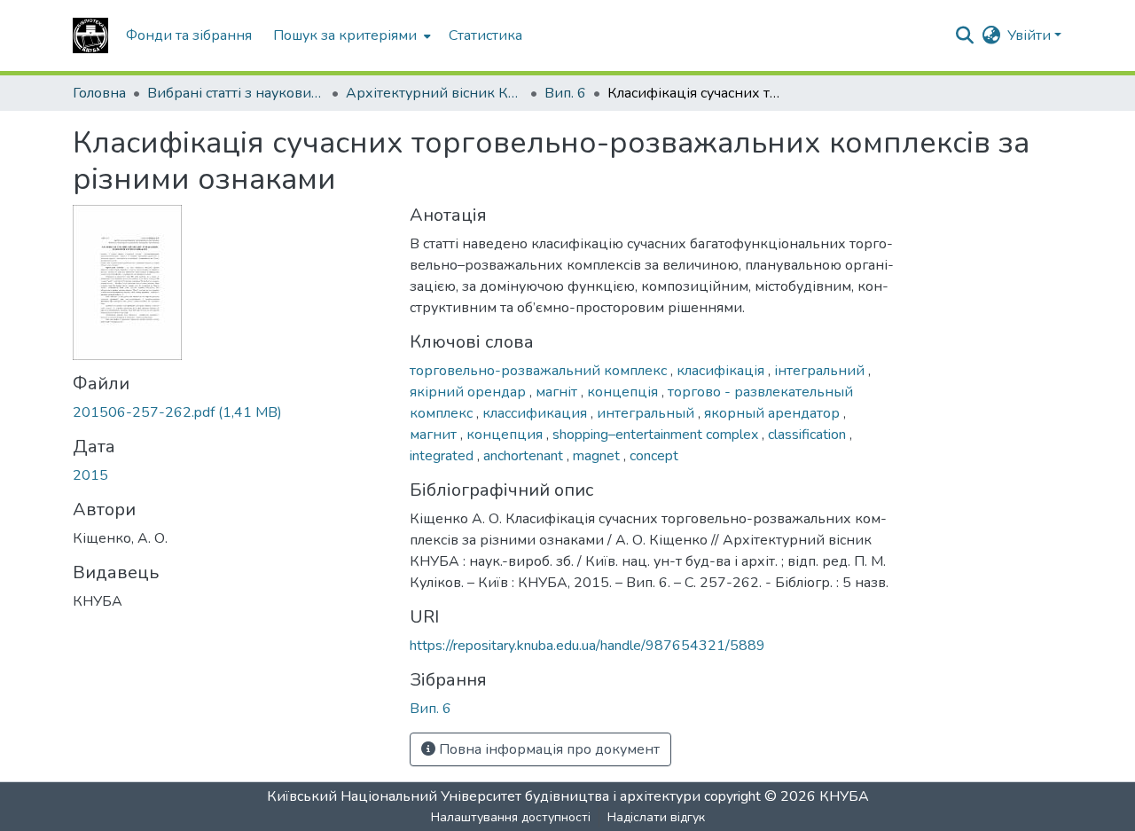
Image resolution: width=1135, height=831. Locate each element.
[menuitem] (350, 35)
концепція (624, 392)
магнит (435, 434)
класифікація (722, 370)
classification (808, 434)
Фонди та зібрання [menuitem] (189, 35)
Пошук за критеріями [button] (345, 35)
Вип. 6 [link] (565, 93)
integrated (443, 456)
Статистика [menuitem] (485, 35)
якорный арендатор (773, 413)
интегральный (647, 413)
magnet (598, 456)
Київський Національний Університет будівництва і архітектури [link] (484, 796)
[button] (90, 35)
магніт (558, 392)
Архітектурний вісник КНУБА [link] (434, 93)
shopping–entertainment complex (657, 434)
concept (654, 456)
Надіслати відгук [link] (656, 817)
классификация (536, 413)
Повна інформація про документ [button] (547, 749)
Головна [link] (99, 93)
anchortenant (525, 456)
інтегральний (821, 370)
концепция (506, 434)
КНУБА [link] (844, 796)
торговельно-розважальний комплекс (540, 370)
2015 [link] (90, 475)
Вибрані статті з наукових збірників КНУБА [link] (236, 93)
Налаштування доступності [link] (511, 817)
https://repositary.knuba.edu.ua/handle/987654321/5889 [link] (587, 645)
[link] (230, 412)
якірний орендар (469, 392)
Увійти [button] (1030, 35)
